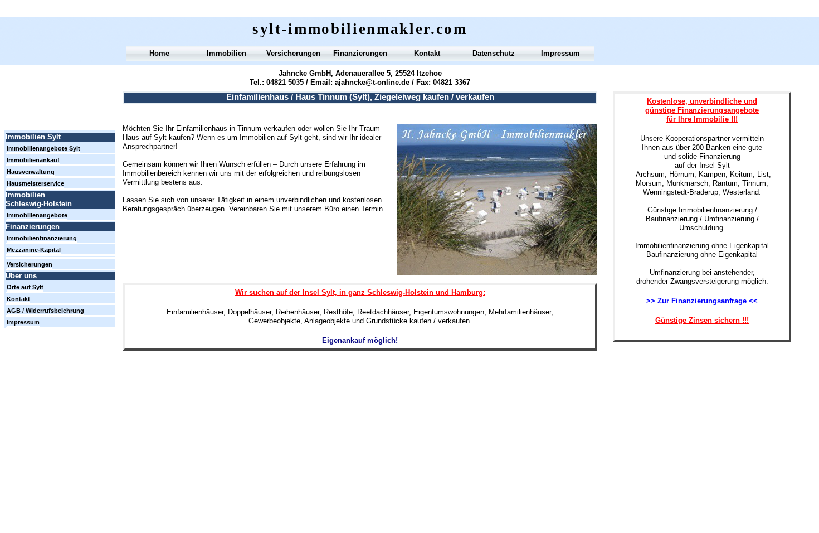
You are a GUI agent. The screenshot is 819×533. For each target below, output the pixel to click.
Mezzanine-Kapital (34, 249)
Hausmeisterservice (35, 183)
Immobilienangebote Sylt (43, 148)
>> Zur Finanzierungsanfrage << (702, 301)
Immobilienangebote (37, 215)
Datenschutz (493, 53)
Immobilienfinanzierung (42, 238)
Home (159, 53)
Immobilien (226, 53)
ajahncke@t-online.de (372, 82)
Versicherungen (293, 53)
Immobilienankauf (33, 160)
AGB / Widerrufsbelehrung (45, 310)
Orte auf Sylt (25, 287)
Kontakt (427, 53)
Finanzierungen (360, 53)
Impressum (560, 53)
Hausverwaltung (31, 171)
